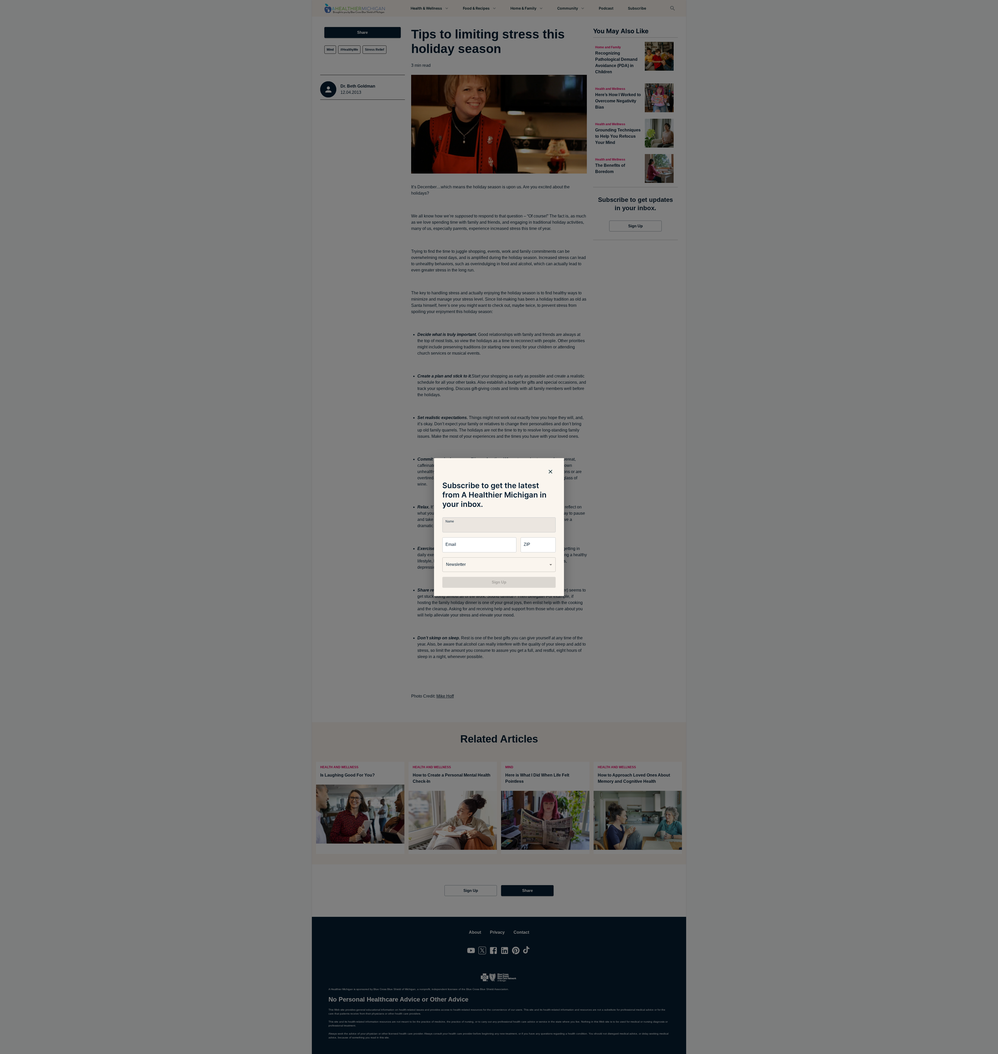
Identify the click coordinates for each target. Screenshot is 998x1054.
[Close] (550, 471)
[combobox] (499, 564)
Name (449, 521)
